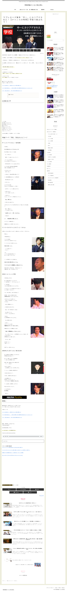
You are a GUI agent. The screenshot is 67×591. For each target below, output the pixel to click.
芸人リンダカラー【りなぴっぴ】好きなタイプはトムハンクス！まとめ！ (12, 455)
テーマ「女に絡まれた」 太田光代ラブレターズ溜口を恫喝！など (11, 85)
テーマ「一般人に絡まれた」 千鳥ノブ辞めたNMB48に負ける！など (12, 90)
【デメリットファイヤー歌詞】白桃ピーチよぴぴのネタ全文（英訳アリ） (12, 447)
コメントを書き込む (23, 575)
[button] (37, 50)
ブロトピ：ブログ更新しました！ (52, 86)
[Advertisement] (23, 112)
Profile (59, 587)
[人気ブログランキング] (49, 77)
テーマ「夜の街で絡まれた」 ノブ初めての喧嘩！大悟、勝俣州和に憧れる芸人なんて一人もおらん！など (17, 414)
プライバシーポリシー (50, 587)
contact (56, 587)
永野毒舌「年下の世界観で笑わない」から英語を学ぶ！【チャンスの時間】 (13, 452)
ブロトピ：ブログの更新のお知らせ (52, 85)
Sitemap (63, 587)
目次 (11, 94)
